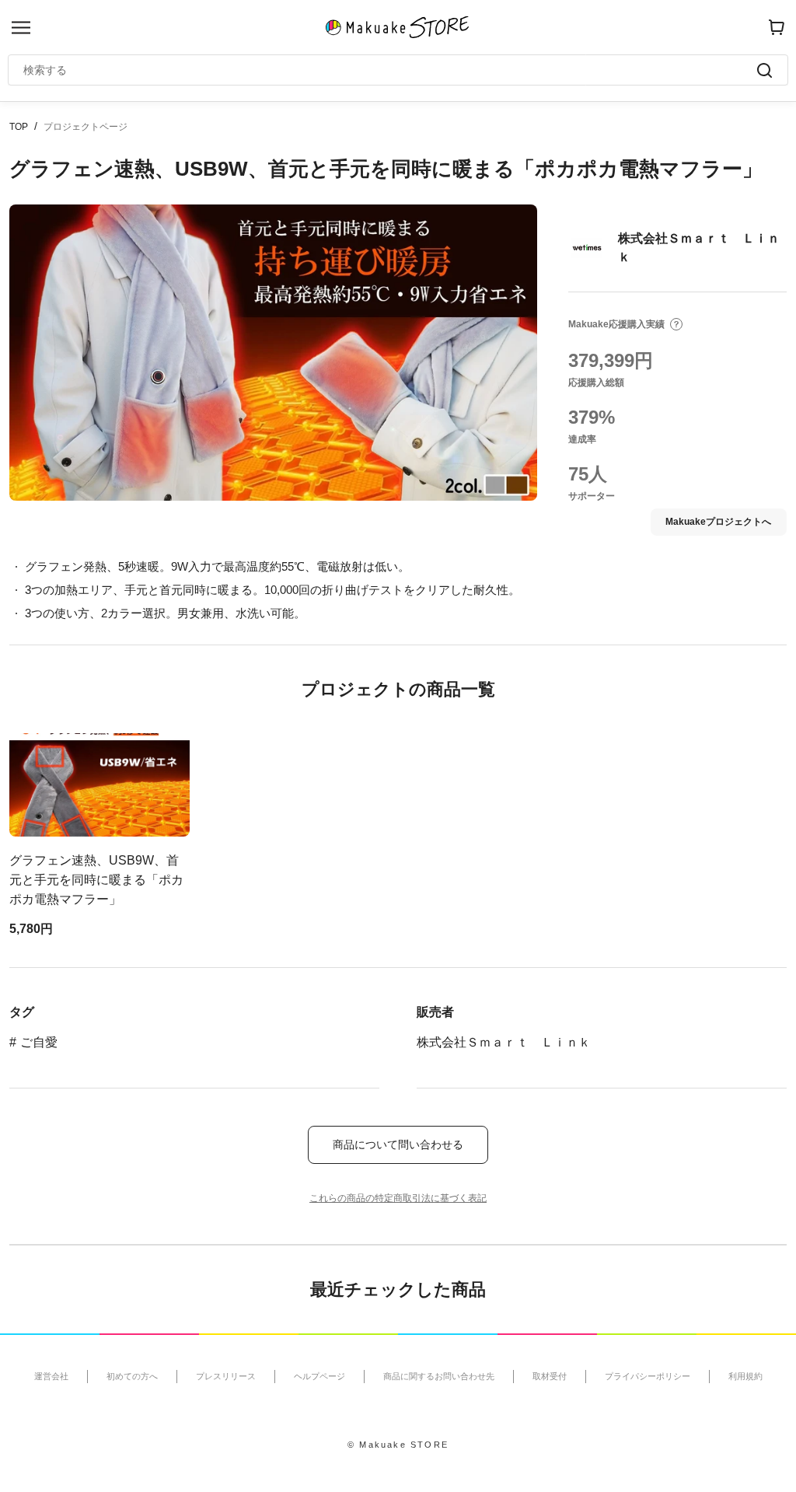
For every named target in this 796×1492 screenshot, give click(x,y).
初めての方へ (132, 1376)
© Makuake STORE (398, 1444)
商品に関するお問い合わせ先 (438, 1376)
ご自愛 (39, 1042)
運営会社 (51, 1376)
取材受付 (549, 1376)
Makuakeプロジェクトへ (718, 521)
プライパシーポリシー (647, 1376)
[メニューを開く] (21, 27)
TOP (18, 126)
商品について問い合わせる (398, 1144)
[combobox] (390, 70)
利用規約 (745, 1376)
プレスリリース (226, 1376)
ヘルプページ (319, 1376)
